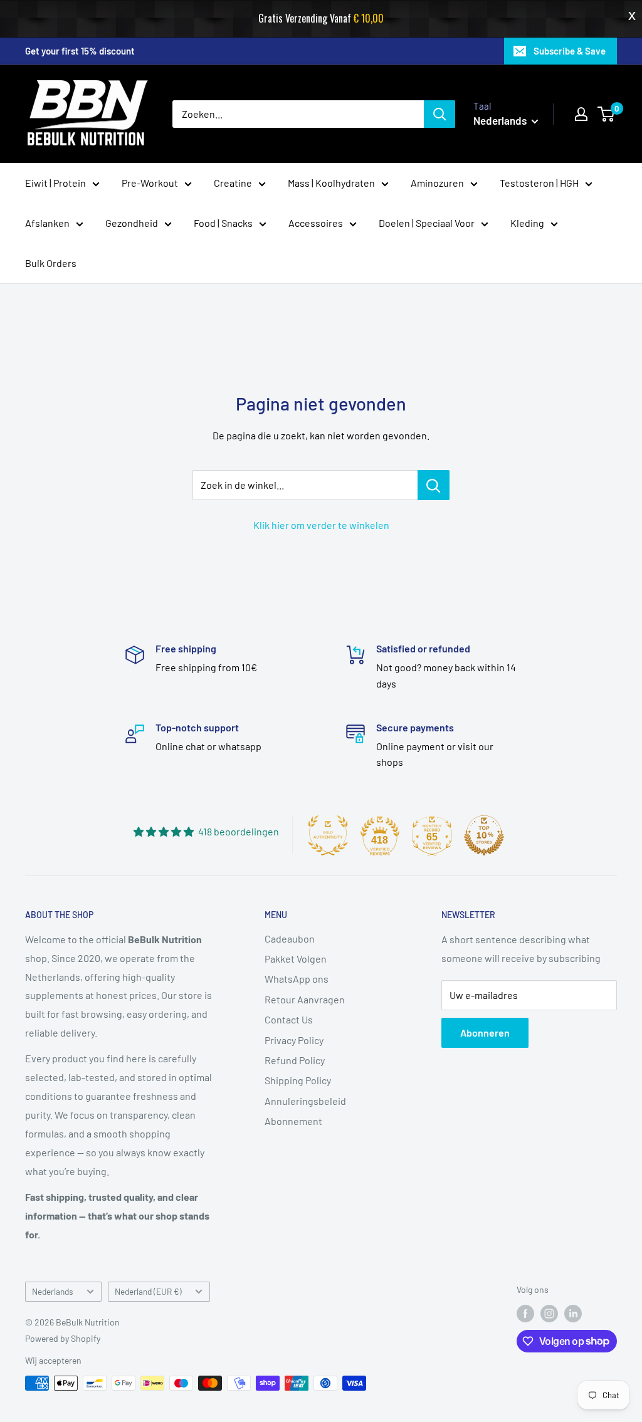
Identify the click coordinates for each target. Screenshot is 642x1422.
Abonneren (485, 1032)
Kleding (527, 223)
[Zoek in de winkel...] (434, 485)
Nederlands (52, 1291)
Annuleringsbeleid (305, 1101)
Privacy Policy (294, 1040)
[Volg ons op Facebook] (525, 1313)
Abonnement (293, 1121)
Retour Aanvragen (305, 999)
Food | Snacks (223, 223)
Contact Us (289, 1019)
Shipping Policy (298, 1080)
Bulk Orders (50, 263)
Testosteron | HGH (539, 183)
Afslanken (47, 223)
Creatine (233, 183)
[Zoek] (439, 114)
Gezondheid (131, 223)
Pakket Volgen (296, 959)
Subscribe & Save (570, 50)
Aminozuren (437, 183)
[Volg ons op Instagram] (549, 1313)
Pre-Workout (150, 183)
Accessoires (315, 223)
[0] (606, 114)
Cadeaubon (290, 938)
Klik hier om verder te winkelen (321, 525)
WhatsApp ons (297, 979)
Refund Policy (295, 1060)
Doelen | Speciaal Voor (427, 223)
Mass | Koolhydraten (331, 183)
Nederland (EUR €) (148, 1291)
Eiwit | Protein (55, 183)
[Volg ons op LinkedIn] (573, 1313)
